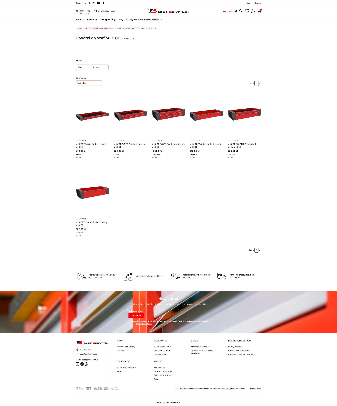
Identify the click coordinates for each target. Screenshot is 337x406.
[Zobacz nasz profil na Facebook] (89, 3)
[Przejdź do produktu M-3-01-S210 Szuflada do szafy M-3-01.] (92, 193)
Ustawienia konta (162, 350)
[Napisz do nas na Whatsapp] (86, 364)
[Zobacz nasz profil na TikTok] (103, 3)
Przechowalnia (160, 354)
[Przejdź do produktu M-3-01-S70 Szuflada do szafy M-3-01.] (92, 115)
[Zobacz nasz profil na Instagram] (94, 3)
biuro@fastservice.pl (106, 11)
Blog (119, 371)
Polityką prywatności (144, 324)
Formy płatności (235, 346)
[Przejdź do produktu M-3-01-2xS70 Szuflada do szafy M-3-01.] (130, 115)
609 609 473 (85, 11)
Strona (251, 83)
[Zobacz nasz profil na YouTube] (98, 3)
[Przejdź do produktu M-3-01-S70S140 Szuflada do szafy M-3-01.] (244, 115)
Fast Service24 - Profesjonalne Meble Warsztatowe (95, 28)
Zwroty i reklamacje (163, 371)
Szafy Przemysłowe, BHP (126, 28)
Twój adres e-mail (135, 311)
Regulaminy (159, 367)
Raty (156, 379)
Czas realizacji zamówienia (240, 354)
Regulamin (143, 321)
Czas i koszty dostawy (238, 350)
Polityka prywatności (126, 367)
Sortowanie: (81, 78)
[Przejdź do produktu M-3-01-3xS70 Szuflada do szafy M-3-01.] (168, 115)
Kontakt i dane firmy (126, 346)
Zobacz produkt (89, 162)
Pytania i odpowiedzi (163, 375)
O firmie (120, 350)
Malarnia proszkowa (200, 346)
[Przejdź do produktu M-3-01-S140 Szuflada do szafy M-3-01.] (206, 115)
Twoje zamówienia (162, 346)
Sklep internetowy (167, 402)
